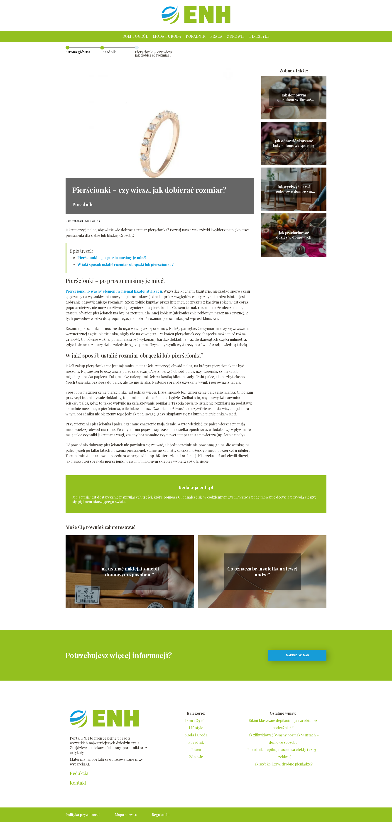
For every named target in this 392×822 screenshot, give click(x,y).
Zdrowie (236, 36)
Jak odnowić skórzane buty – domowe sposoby (294, 143)
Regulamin (160, 814)
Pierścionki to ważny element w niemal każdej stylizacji (114, 291)
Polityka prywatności (83, 814)
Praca (216, 36)
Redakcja (79, 773)
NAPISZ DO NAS (297, 655)
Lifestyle (259, 36)
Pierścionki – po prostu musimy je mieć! (111, 257)
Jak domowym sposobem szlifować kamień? (294, 97)
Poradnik (196, 36)
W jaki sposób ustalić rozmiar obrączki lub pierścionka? (125, 264)
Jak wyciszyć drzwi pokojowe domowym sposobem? (294, 189)
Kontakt (78, 783)
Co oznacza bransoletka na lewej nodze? (262, 572)
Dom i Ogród (135, 36)
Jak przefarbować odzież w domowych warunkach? (293, 235)
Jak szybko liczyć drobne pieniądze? (283, 764)
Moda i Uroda (167, 36)
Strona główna (78, 51)
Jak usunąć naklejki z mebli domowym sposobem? (129, 572)
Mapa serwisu (126, 814)
